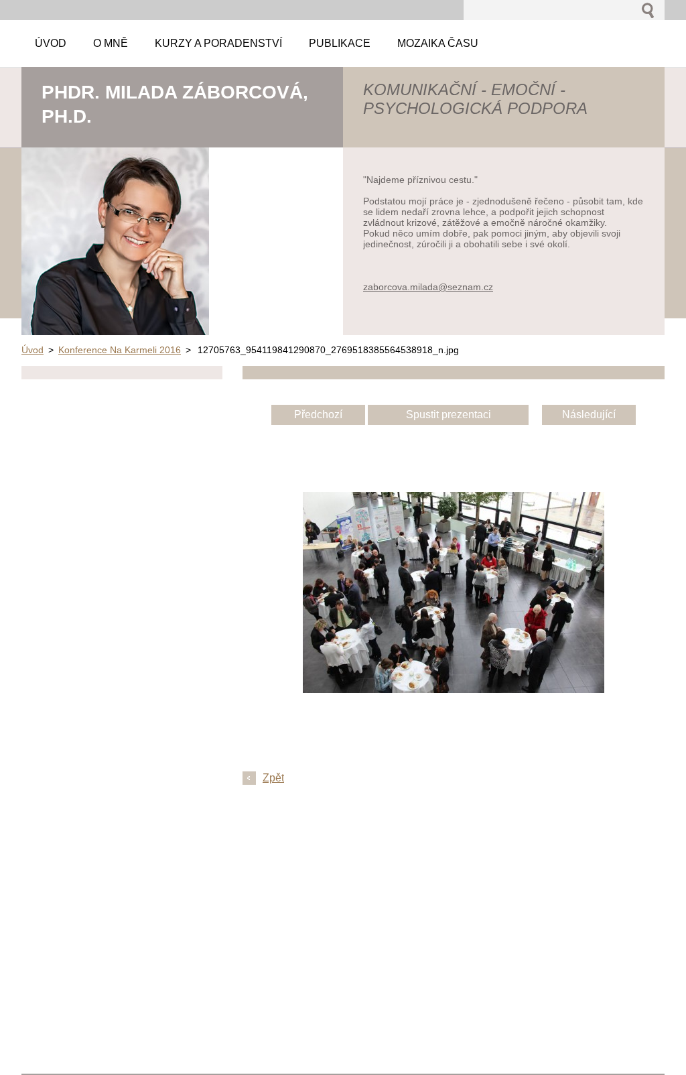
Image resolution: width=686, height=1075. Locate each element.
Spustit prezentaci (448, 414)
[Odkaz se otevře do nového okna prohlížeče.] (453, 689)
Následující (589, 414)
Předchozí (318, 414)
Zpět (273, 777)
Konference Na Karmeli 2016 (119, 349)
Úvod (32, 349)
